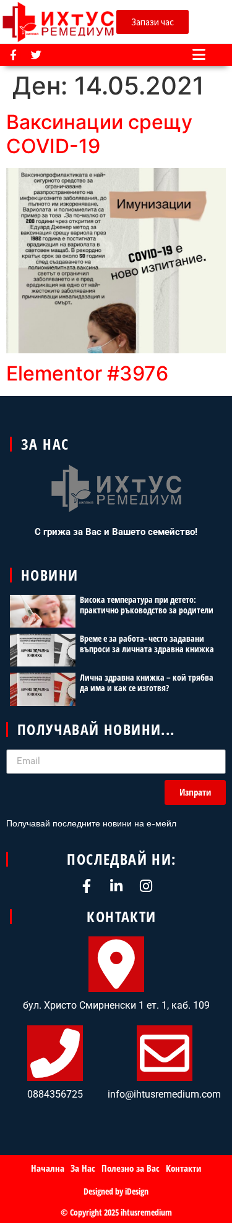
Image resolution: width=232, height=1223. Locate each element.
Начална (47, 1168)
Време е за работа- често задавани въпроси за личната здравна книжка (147, 644)
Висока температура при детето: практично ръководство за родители (146, 605)
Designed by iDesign (116, 1191)
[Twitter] (36, 54)
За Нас (83, 1168)
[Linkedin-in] (116, 886)
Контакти (183, 1168)
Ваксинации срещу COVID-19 (99, 134)
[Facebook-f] (13, 54)
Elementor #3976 (87, 373)
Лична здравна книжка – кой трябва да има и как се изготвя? (146, 682)
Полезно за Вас (130, 1168)
